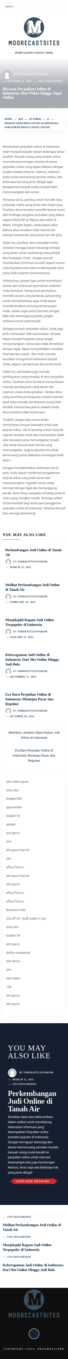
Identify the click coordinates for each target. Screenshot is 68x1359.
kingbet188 (14, 798)
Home (19, 53)
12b (8, 987)
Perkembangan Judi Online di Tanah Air (32, 1101)
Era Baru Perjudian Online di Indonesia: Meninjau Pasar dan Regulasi (29, 699)
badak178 (13, 816)
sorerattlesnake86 (33, 74)
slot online (13, 978)
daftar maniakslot (18, 952)
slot (8, 841)
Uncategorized (50, 81)
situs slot (12, 790)
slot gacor (13, 833)
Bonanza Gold (15, 910)
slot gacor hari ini (17, 850)
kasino (28, 53)
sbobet (11, 824)
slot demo (13, 961)
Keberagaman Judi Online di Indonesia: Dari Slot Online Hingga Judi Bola (32, 659)
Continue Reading (33, 1181)
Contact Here (43, 53)
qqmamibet (14, 807)
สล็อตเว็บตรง (15, 867)
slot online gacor (17, 781)
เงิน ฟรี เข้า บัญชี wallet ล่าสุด (26, 918)
